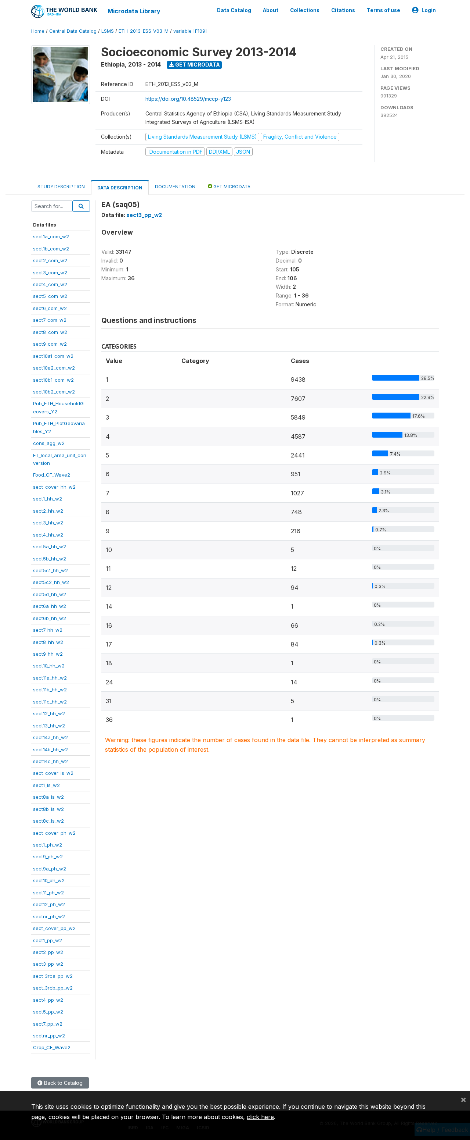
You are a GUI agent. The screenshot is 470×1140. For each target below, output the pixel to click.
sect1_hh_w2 (47, 499)
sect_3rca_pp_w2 (53, 976)
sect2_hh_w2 (48, 511)
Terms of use (383, 10)
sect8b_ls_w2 (48, 809)
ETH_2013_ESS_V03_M (144, 31)
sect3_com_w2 (50, 272)
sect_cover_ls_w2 (53, 773)
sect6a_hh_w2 (49, 606)
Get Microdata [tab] (231, 186)
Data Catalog (234, 10)
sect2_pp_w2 (48, 952)
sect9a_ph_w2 (49, 869)
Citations (343, 10)
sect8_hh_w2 (48, 642)
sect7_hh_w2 (47, 630)
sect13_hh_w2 (49, 725)
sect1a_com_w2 (51, 236)
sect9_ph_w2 (48, 856)
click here (260, 1117)
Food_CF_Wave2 (51, 475)
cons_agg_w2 (49, 443)
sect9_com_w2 (50, 344)
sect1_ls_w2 (46, 785)
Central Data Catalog (73, 31)
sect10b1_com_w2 (53, 380)
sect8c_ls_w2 (48, 821)
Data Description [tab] (119, 187)
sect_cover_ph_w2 (54, 833)
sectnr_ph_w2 (49, 916)
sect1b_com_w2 (51, 249)
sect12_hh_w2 (49, 713)
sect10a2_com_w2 (54, 368)
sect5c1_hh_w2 (50, 570)
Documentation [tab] (175, 186)
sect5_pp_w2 (48, 1012)
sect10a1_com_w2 (53, 356)
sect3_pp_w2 (48, 964)
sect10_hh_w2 (49, 666)
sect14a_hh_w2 (50, 737)
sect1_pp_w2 (47, 940)
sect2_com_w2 (50, 260)
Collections (304, 10)
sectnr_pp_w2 (49, 1036)
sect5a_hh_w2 (49, 546)
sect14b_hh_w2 (50, 749)
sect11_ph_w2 (48, 892)
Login (429, 10)
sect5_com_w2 (50, 296)
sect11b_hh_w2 (50, 689)
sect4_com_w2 (50, 284)
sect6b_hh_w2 (49, 618)
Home (37, 31)
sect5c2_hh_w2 (51, 582)
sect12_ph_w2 (49, 904)
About (270, 10)
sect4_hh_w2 (48, 535)
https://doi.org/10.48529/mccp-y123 (188, 99)
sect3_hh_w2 (48, 523)
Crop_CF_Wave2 (51, 1047)
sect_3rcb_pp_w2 (53, 988)
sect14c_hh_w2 (50, 761)
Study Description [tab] (61, 186)
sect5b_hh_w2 (49, 559)
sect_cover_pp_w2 (54, 928)
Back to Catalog (63, 1083)
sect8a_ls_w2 (48, 797)
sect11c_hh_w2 (50, 702)
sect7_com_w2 (49, 320)
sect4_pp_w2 (48, 1000)
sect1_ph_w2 (47, 845)
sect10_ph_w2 (49, 880)
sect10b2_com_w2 (54, 392)
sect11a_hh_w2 (50, 678)
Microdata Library (134, 11)
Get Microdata (197, 64)
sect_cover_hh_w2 (54, 487)
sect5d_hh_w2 (49, 594)
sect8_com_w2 (50, 332)
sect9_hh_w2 (48, 654)
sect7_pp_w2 (47, 1024)
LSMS (107, 31)
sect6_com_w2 (50, 308)
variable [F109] (190, 31)
